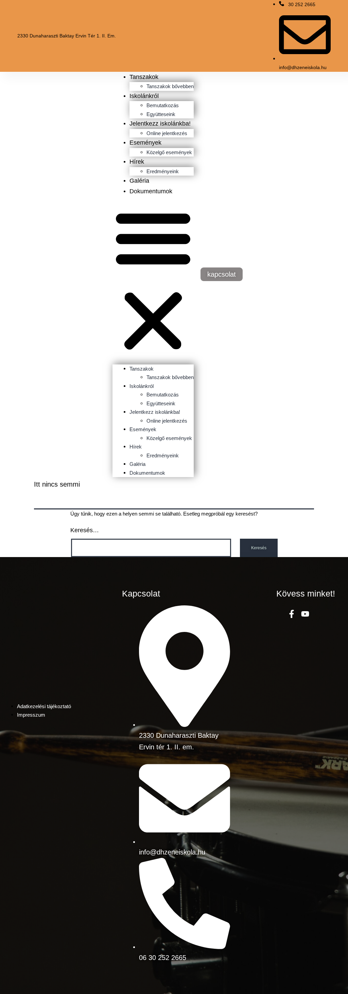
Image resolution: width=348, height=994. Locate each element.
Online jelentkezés (166, 133)
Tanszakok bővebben (170, 86)
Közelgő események (169, 152)
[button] (153, 280)
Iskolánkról (144, 96)
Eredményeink (162, 171)
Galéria (139, 180)
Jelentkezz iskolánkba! (160, 123)
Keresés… (84, 530)
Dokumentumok (150, 191)
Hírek (136, 161)
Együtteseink (160, 114)
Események (145, 142)
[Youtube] (305, 614)
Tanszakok (143, 77)
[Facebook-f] (292, 614)
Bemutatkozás (162, 105)
